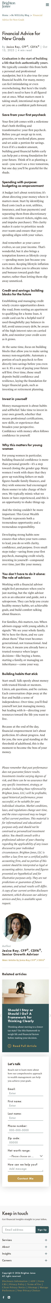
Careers (7, 1260)
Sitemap (32, 1287)
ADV (33, 1281)
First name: (15, 1101)
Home (5, 15)
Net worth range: (19, 1150)
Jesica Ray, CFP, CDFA (23, 46)
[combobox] (25, 1155)
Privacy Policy (17, 1284)
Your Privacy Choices (28, 1290)
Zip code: (14, 1138)
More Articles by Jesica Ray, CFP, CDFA (23, 960)
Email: (12, 1089)
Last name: (15, 1113)
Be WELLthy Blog (20, 15)
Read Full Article (25, 1046)
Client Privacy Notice (14, 1287)
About (5, 1246)
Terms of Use (34, 1284)
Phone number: (17, 1126)
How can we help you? (23, 1164)
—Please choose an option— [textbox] (25, 1156)
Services (7, 1240)
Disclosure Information (15, 1281)
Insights (6, 1253)
